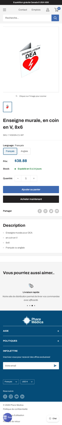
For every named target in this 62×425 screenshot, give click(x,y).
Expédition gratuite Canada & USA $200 (31, 2)
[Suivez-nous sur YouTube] (16, 396)
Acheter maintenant (31, 199)
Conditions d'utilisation (13, 415)
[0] (56, 10)
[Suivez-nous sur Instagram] (11, 396)
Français (8, 382)
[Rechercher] (55, 18)
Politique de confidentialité (15, 409)
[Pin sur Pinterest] (45, 211)
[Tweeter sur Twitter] (51, 211)
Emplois (36, 9)
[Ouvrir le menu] (4, 10)
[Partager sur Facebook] (40, 211)
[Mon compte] (47, 9)
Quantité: (8, 178)
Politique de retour (11, 421)
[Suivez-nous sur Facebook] (5, 396)
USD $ (25, 382)
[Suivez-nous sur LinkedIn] (22, 396)
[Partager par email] (57, 211)
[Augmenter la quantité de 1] (34, 178)
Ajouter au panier (31, 189)
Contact (23, 9)
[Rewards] (7, 417)
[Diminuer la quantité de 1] (18, 178)
